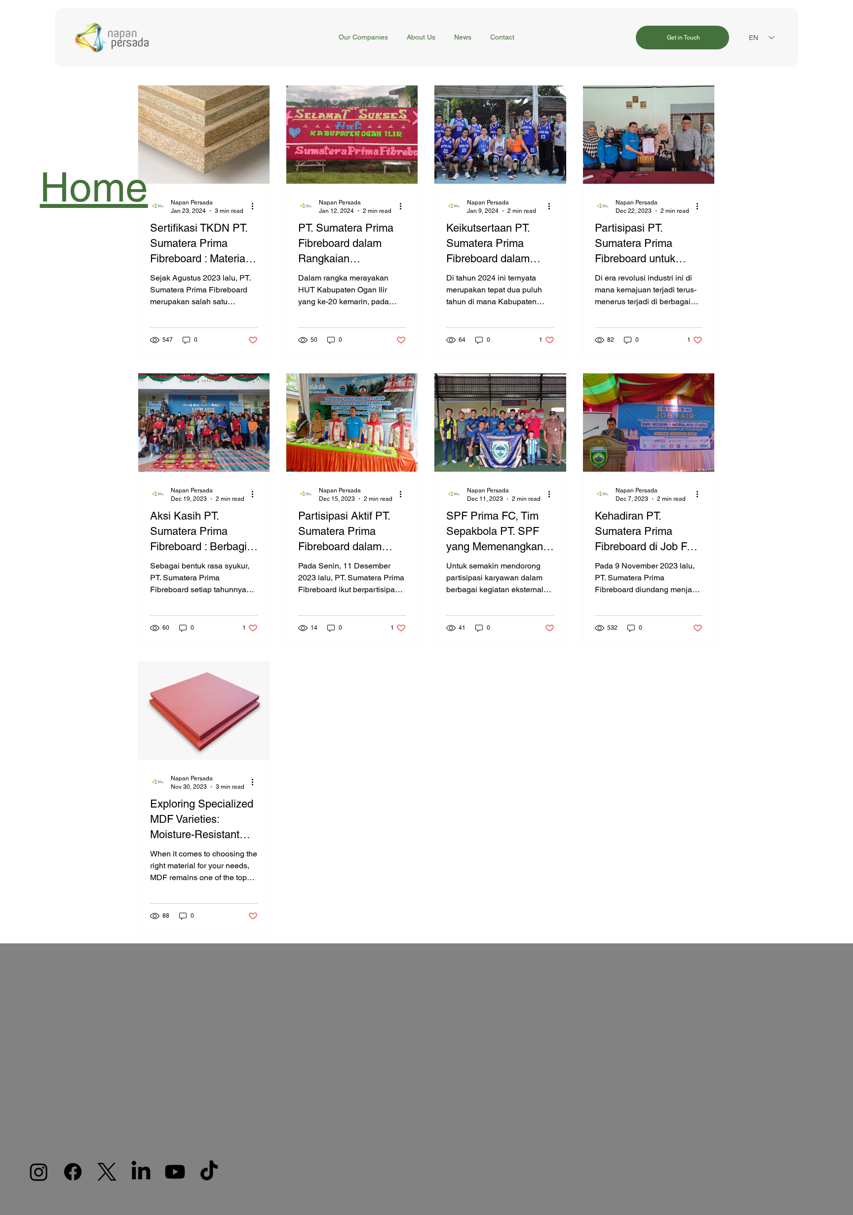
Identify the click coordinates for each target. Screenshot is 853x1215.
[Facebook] (72, 1171)
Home (94, 186)
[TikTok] (209, 1171)
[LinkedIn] (141, 1171)
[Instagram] (38, 1171)
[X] (106, 1171)
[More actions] (256, 206)
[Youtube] (175, 1171)
